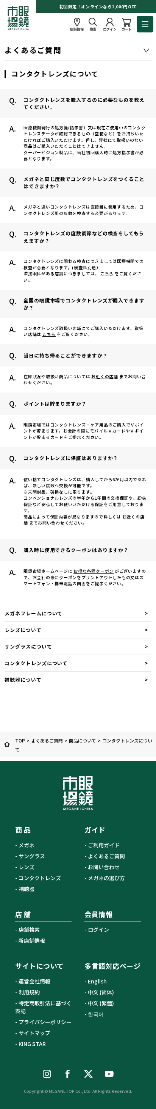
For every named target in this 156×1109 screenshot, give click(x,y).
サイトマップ (34, 1033)
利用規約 (29, 992)
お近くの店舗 (104, 376)
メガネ (26, 845)
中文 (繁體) (101, 1003)
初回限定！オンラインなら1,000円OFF (98, 7)
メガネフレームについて (33, 613)
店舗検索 (29, 929)
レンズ (26, 867)
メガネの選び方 (106, 878)
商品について (82, 740)
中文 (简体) (101, 992)
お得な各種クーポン (93, 571)
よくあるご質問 (47, 740)
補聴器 (26, 889)
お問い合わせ (104, 867)
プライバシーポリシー (45, 1022)
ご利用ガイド (104, 845)
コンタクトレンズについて (36, 663)
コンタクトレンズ (40, 878)
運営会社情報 (34, 981)
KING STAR (32, 1044)
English (97, 981)
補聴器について (23, 679)
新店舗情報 (32, 940)
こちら (107, 273)
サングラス (32, 856)
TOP (20, 740)
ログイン (98, 929)
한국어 (96, 1014)
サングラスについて (28, 646)
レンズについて (23, 629)
